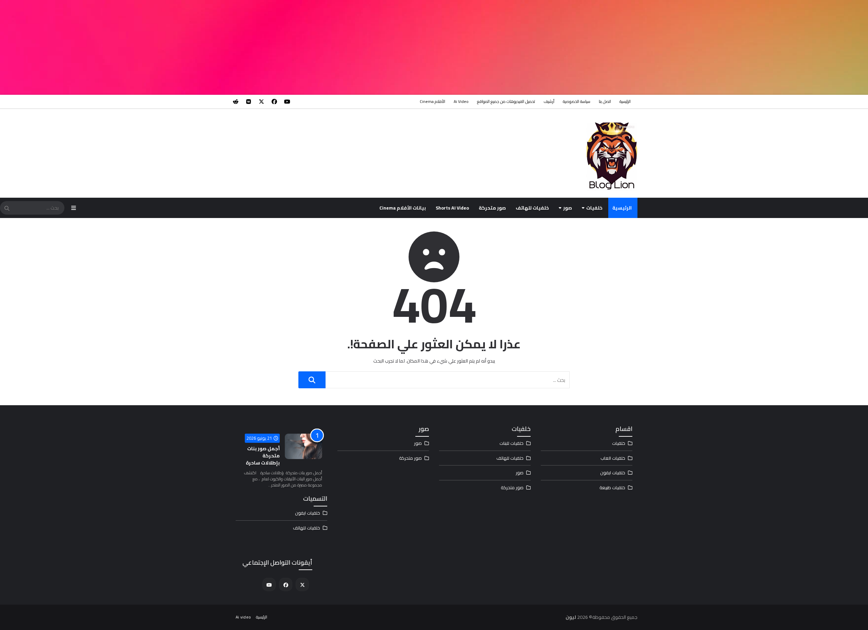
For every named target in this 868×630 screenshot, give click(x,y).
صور (567, 207)
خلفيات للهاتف (532, 207)
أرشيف (549, 101)
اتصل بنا (605, 101)
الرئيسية (625, 101)
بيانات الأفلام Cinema (402, 207)
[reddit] (236, 101)
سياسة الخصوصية (576, 101)
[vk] (248, 101)
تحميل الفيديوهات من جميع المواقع (506, 101)
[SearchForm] (6, 208)
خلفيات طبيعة (612, 487)
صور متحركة (492, 207)
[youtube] (287, 101)
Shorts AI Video (452, 207)
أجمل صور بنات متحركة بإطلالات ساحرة (263, 455)
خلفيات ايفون (612, 473)
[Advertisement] (664, 47)
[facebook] (274, 101)
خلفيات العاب (612, 458)
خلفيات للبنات (511, 443)
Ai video (461, 101)
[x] (261, 101)
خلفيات (594, 207)
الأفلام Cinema (432, 101)
